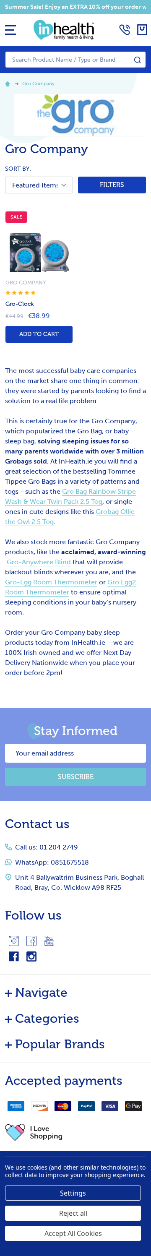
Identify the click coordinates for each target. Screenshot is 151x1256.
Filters (112, 185)
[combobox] (75, 59)
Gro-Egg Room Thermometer (51, 582)
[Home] (9, 83)
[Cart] (142, 30)
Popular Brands (60, 1044)
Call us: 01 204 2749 (46, 847)
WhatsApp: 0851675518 (52, 862)
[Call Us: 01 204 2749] (124, 30)
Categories (47, 1018)
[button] (75, 1132)
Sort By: (18, 168)
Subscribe (76, 777)
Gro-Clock (19, 303)
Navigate (41, 992)
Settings (73, 1193)
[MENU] (10, 29)
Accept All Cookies (73, 1233)
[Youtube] (49, 941)
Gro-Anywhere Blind (39, 562)
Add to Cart (39, 334)
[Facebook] (31, 941)
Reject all (73, 1213)
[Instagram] (14, 941)
